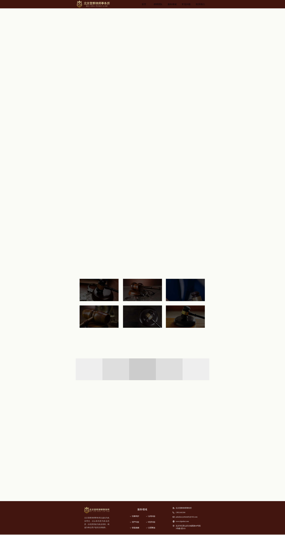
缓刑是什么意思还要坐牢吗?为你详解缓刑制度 (151, 492)
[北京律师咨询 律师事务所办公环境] (92, 408)
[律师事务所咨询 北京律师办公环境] (159, 432)
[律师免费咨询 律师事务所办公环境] (125, 408)
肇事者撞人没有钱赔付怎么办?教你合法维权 (150, 475)
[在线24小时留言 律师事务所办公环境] (159, 408)
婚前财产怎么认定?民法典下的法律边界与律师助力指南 (155, 464)
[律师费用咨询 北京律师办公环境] (193, 432)
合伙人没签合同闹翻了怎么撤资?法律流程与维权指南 (154, 487)
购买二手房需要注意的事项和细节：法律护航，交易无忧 (155, 481)
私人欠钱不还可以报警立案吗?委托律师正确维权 (152, 470)
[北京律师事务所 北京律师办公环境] (92, 432)
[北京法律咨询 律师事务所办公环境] (193, 408)
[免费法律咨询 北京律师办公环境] (125, 432)
